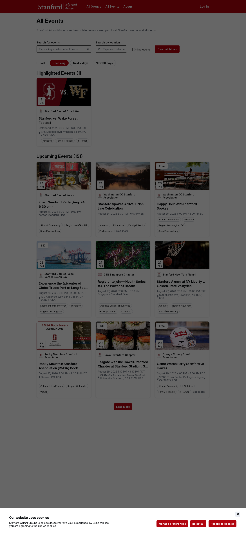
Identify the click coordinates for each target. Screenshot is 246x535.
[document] (123, 521)
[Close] (237, 514)
